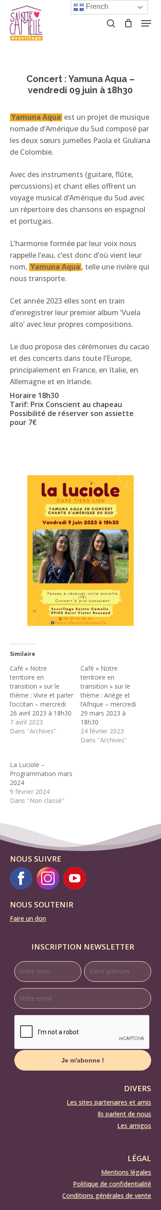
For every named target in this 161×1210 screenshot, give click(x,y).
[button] (146, 23)
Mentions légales (126, 1172)
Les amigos (134, 1125)
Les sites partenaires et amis (109, 1102)
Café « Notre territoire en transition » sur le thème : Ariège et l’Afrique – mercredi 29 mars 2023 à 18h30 (108, 695)
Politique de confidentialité (112, 1184)
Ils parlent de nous (124, 1114)
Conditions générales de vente (106, 1195)
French (96, 6)
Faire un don (28, 918)
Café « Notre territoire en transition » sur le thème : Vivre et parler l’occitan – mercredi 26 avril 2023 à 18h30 (41, 690)
